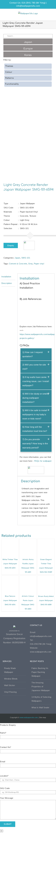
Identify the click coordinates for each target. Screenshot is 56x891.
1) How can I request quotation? (32, 354)
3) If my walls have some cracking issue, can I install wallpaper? (35, 381)
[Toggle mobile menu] (51, 13)
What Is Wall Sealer (40, 707)
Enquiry (10, 245)
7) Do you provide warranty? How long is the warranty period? (35, 443)
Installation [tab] (6, 276)
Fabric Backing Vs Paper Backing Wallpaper (40, 672)
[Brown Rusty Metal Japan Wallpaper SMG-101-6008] (45, 577)
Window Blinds (11, 679)
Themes (9, 66)
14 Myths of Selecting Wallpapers (41, 699)
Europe (28, 48)
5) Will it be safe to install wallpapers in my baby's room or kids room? (34, 414)
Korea (28, 55)
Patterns (9, 78)
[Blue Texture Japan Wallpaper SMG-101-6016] (10, 577)
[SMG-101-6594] (28, 137)
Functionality (12, 84)
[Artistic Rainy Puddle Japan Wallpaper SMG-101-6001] (28, 541)
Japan (17, 258)
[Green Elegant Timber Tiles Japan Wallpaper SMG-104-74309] (45, 541)
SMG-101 (25, 258)
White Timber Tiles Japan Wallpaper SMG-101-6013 (10, 564)
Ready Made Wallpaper (10, 670)
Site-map (42, 717)
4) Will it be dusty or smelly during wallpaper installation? (35, 398)
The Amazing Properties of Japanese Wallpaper (41, 686)
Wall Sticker (9, 685)
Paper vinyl (39, 264)
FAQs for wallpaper (43, 461)
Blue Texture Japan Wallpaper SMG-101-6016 (10, 600)
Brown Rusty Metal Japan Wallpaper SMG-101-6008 (46, 600)
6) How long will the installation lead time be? (34, 429)
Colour (8, 72)
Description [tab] (6, 283)
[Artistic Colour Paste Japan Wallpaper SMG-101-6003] (28, 577)
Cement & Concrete (18, 264)
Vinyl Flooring (10, 692)
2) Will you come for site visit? (34, 367)
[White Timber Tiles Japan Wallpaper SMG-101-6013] (10, 541)
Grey (30, 264)
